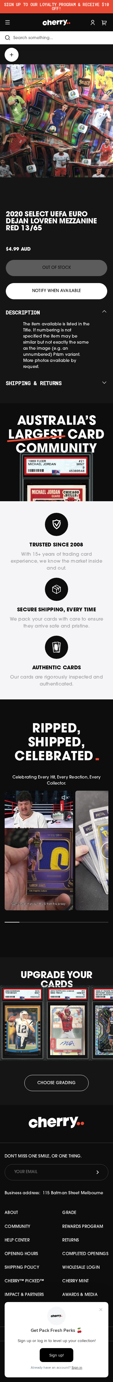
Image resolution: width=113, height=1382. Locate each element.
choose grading (56, 1083)
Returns (70, 1240)
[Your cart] (104, 22)
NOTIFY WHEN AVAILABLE (56, 291)
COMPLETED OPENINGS (85, 1254)
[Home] (56, 22)
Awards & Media (80, 1295)
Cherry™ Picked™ (24, 1281)
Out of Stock (56, 268)
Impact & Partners (24, 1295)
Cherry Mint (75, 1281)
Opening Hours (21, 1254)
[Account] (93, 22)
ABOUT (11, 1213)
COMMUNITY (17, 1227)
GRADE (69, 1213)
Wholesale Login (81, 1268)
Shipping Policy (22, 1268)
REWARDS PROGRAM (82, 1227)
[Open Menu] (7, 22)
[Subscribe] (97, 1172)
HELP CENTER (17, 1240)
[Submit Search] (7, 37)
